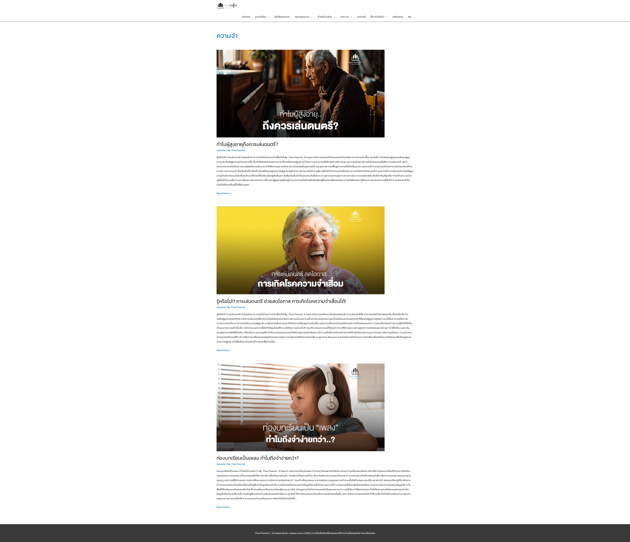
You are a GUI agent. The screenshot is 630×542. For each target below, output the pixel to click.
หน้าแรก (246, 17)
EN (409, 17)
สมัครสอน (397, 17)
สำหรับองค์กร (325, 17)
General (221, 150)
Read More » (224, 193)
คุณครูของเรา (302, 17)
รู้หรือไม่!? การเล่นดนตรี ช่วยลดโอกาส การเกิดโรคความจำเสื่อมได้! (281, 301)
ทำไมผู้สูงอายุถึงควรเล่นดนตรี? (247, 144)
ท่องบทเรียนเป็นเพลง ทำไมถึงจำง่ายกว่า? (258, 458)
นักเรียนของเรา (282, 17)
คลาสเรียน (260, 17)
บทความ (344, 17)
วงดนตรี (361, 17)
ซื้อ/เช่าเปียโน (377, 17)
